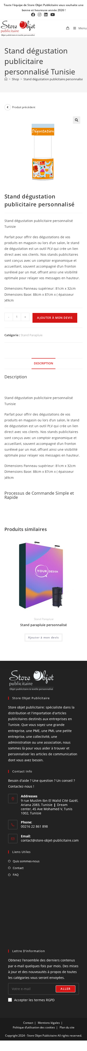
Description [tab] (43, 363)
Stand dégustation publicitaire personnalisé (53, 79)
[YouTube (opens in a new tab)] (52, 15)
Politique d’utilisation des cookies (34, 1027)
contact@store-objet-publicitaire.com (50, 840)
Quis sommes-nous (26, 861)
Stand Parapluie (31, 335)
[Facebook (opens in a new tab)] (33, 15)
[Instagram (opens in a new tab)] (39, 15)
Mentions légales (49, 1023)
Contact (18, 868)
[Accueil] (5, 79)
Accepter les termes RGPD (34, 1000)
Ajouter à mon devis (55, 318)
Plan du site (67, 1027)
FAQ (16, 875)
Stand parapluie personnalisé (43, 625)
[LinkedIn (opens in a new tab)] (46, 15)
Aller (66, 989)
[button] (76, 120)
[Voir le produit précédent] (7, 107)
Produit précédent (23, 107)
